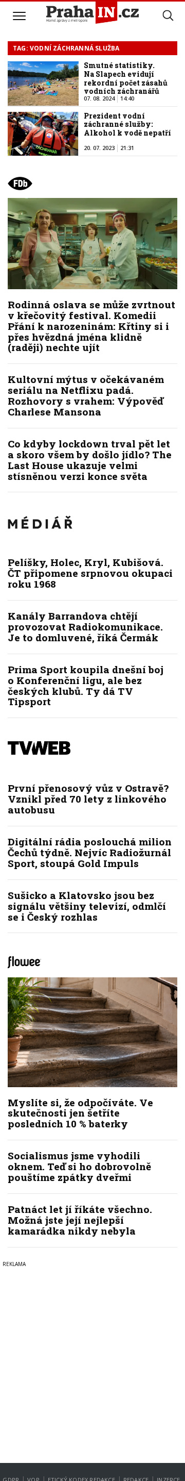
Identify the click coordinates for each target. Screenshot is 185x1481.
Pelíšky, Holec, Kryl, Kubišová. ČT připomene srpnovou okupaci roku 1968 (90, 573)
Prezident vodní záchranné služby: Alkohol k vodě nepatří (127, 124)
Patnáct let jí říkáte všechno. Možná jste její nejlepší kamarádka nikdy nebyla (80, 1220)
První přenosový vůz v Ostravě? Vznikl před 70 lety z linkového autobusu (88, 798)
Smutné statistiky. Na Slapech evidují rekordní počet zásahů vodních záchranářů (126, 78)
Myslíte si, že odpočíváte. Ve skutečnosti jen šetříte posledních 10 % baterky (80, 1113)
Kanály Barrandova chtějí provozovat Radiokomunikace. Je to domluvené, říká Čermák (85, 626)
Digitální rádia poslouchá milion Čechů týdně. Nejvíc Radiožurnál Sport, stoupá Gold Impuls (90, 852)
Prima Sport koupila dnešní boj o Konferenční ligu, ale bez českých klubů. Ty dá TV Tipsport (85, 685)
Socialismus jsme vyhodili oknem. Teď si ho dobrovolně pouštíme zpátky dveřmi (79, 1166)
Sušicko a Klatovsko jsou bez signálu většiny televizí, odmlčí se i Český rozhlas (87, 906)
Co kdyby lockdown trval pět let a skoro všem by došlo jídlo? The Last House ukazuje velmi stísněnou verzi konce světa (90, 459)
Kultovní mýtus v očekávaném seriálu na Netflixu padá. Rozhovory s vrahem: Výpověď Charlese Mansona (86, 395)
